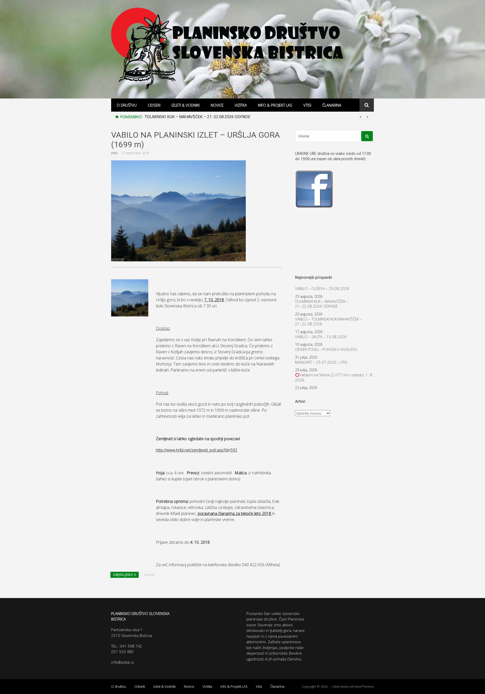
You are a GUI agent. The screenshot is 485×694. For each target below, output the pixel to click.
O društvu (127, 105)
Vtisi (307, 105)
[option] (257, 117)
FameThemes (364, 686)
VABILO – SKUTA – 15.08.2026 (321, 336)
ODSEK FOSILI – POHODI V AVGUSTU (326, 349)
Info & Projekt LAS (275, 105)
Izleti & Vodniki (186, 105)
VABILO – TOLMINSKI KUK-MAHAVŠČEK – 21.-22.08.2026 (328, 322)
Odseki (154, 105)
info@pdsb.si (122, 662)
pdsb (114, 153)
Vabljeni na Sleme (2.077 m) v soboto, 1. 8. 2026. (334, 377)
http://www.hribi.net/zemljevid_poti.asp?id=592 (196, 450)
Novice (217, 105)
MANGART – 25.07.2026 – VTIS (321, 362)
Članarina (331, 105)
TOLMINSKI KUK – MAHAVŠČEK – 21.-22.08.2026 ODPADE (197, 116)
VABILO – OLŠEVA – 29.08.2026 (322, 288)
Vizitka (241, 105)
